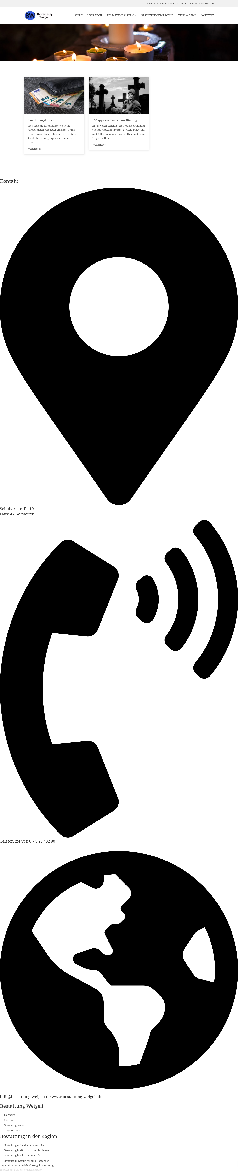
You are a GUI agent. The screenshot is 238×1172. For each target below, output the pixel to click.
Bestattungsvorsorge (157, 15)
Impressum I (7, 1169)
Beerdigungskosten (41, 120)
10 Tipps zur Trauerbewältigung (114, 120)
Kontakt (207, 15)
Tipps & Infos (187, 15)
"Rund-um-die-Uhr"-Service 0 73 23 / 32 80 (166, 4)
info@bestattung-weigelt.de (201, 4)
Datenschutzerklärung (29, 1169)
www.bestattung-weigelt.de (77, 1097)
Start (78, 15)
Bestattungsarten (120, 15)
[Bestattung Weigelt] (38, 16)
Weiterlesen (34, 149)
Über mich (94, 15)
